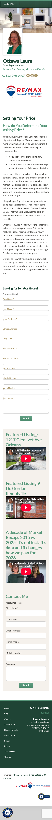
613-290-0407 (15, 75)
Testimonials (9, 751)
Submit (26, 418)
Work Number (9, 388)
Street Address (10, 329)
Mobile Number (10, 378)
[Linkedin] (28, 75)
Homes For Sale (11, 730)
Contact (7, 719)
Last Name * (8, 309)
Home (6, 708)
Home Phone (9, 368)
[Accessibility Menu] (7, 812)
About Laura (9, 735)
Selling (7, 741)
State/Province (10, 348)
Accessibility (9, 724)
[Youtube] (32, 75)
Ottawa (7, 757)
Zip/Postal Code (10, 358)
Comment (11, 664)
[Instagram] (36, 75)
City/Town (7, 338)
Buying (7, 746)
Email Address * (10, 319)
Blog (6, 714)
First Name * (8, 299)
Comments (8, 398)
